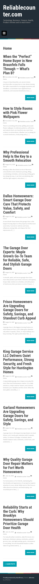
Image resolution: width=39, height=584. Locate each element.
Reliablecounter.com (19, 11)
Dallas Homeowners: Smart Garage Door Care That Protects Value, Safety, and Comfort (18, 204)
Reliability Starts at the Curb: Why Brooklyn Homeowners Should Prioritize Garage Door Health (18, 517)
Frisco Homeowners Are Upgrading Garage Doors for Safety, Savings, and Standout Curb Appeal (19, 310)
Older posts (10, 564)
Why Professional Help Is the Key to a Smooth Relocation (17, 156)
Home (5, 79)
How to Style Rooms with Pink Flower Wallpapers (17, 112)
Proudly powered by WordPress (13, 578)
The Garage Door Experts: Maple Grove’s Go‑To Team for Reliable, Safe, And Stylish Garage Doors (17, 258)
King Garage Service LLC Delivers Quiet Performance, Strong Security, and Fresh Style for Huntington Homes (18, 361)
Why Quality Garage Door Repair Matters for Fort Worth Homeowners (18, 465)
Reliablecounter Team (27, 78)
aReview (31, 578)
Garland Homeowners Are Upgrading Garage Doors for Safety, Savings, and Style (19, 415)
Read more (30, 97)
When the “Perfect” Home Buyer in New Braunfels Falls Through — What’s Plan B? (17, 64)
